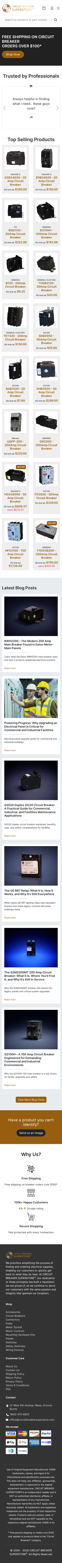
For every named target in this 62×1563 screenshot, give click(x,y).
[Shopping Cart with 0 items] (44, 8)
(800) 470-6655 (19, 1414)
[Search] (55, 19)
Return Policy (14, 1377)
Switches (11, 1342)
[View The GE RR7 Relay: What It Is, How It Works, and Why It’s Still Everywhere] (31, 866)
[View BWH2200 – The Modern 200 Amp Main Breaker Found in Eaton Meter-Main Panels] (31, 616)
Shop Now (13, 54)
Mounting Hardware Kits (20, 1334)
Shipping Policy (15, 1373)
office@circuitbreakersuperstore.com (32, 1419)
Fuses (9, 1323)
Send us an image (31, 1133)
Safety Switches (15, 1346)
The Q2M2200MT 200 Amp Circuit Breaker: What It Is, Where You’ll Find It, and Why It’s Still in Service (29, 976)
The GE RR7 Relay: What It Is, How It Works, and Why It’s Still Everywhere (29, 892)
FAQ (8, 1389)
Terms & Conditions (17, 1385)
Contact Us (12, 1370)
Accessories (13, 1312)
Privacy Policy (14, 1381)
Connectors (13, 1319)
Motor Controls (15, 1331)
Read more (10, 668)
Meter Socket (14, 1327)
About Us (11, 1366)
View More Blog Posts (31, 1099)
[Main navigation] (58, 8)
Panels (10, 1338)
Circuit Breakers (15, 1315)
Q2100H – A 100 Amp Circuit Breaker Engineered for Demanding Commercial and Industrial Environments (29, 1060)
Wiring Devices (15, 1349)
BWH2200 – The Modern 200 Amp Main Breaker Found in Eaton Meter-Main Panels (29, 644)
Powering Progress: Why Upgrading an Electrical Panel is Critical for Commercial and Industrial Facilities (30, 726)
